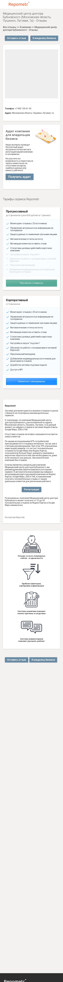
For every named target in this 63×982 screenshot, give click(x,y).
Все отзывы (9, 27)
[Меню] (4, 4)
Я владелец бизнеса (44, 38)
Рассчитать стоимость (31, 283)
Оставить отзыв (16, 38)
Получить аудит (19, 177)
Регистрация (31, 489)
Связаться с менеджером (31, 381)
